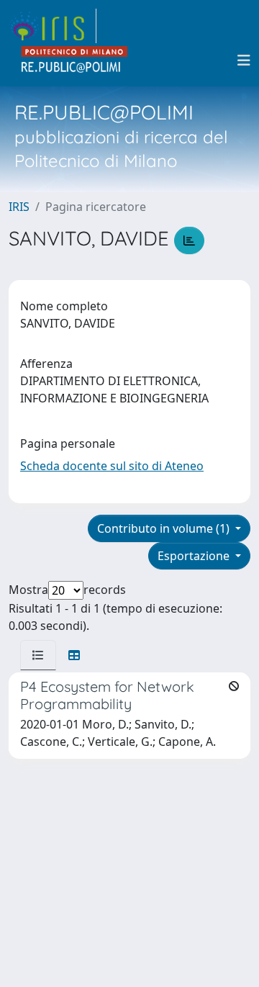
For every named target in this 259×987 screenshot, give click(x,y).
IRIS (19, 207)
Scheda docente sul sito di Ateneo (112, 466)
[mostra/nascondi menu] (243, 60)
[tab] (38, 655)
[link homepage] (52, 26)
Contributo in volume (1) (164, 528)
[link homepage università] (75, 60)
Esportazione (195, 556)
